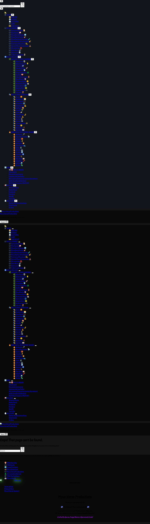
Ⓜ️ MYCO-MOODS (11, 270)
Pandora (12, 407)
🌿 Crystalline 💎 (19, 283)
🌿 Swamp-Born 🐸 (20, 301)
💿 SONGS (13, 233)
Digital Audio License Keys (18, 415)
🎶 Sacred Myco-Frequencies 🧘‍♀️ (20, 259)
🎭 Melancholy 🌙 (19, 327)
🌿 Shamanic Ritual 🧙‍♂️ (21, 296)
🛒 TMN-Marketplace (11, 476)
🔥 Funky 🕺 (17, 360)
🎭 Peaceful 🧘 (18, 330)
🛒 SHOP (7, 228)
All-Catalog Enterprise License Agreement (23, 391)
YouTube (12, 411)
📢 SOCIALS (8, 398)
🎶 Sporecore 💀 (15, 266)
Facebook (12, 404)
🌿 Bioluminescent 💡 (21, 277)
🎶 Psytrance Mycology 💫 (18, 257)
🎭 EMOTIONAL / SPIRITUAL (18, 307)
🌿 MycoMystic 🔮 (19, 292)
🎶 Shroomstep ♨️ (15, 261)
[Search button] (22, 449)
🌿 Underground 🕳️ (20, 303)
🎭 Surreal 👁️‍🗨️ (18, 334)
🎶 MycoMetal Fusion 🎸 (17, 250)
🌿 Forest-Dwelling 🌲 (21, 285)
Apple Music (13, 402)
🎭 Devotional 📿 (19, 314)
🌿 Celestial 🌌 (18, 279)
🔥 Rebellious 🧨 (19, 374)
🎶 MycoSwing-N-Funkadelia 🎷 (20, 255)
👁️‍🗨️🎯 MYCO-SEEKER (16, 382)
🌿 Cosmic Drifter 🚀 (20, 281)
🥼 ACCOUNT (9, 413)
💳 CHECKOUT (14, 239)
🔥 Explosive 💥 (18, 356)
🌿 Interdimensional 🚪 (21, 290)
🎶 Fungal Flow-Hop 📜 (17, 244)
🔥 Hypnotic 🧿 (18, 367)
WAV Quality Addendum (17, 393)
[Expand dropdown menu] (13, 228)
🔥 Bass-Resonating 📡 (21, 349)
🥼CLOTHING (14, 235)
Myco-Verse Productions (8, 214)
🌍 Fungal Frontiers (11, 467)
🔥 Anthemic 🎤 (19, 347)
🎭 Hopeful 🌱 (18, 323)
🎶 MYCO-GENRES (11, 241)
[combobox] (10, 451)
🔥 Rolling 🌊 (18, 376)
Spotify (11, 409)
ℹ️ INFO (7, 380)
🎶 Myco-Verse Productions (14, 472)
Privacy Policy (9, 489)
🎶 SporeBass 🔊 (15, 263)
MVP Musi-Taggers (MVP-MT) (19, 396)
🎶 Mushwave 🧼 (15, 246)
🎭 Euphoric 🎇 (18, 321)
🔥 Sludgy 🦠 (18, 378)
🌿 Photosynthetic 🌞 (21, 294)
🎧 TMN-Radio (9, 465)
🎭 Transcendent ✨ (20, 336)
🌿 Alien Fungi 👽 (19, 274)
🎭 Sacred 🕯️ (18, 332)
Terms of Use (8, 487)
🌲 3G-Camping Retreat (12, 474)
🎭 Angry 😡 (17, 310)
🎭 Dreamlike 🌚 (19, 316)
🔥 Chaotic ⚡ (18, 354)
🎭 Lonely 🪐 (17, 325)
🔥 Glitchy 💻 (18, 363)
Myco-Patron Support (11, 491)
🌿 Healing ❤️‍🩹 (18, 288)
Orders (11, 420)
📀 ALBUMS (13, 230)
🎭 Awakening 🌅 (19, 312)
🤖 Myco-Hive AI (10, 478)
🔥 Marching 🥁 (19, 371)
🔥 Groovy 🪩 (18, 365)
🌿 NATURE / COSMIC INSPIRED (20, 272)
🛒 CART (12, 237)
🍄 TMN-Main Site (10, 463)
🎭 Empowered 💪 (19, 318)
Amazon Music (14, 400)
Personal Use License (16, 387)
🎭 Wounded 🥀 (19, 341)
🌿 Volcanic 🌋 (18, 305)
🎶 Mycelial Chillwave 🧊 (17, 248)
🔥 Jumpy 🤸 (17, 369)
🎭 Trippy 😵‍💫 (17, 338)
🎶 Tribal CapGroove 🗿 (17, 268)
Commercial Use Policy (16, 389)
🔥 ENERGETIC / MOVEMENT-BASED (21, 345)
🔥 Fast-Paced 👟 (19, 358)
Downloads (13, 418)
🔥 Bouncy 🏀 (18, 352)
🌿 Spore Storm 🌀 (20, 299)
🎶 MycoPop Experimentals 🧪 (19, 252)
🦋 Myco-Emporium (11, 469)
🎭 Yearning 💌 (18, 343)
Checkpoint (13, 385)
